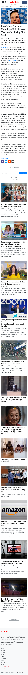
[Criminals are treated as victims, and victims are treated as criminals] (14, 270)
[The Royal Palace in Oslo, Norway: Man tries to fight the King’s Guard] (14, 386)
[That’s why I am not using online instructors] (14, 448)
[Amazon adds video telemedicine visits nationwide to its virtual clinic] (14, 510)
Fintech (3, 652)
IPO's (2, 654)
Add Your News (5, 666)
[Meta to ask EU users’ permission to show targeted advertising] (14, 549)
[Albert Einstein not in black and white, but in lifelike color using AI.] (14, 476)
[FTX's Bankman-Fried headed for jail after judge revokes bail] (14, 192)
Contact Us (20, 672)
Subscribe (23, 173)
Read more (4, 646)
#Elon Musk (4, 158)
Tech (2, 648)
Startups (3, 658)
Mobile (3, 650)
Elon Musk (4, 47)
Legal (2, 656)
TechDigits (14, 2)
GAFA (2, 660)
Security (3, 664)
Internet (3, 662)
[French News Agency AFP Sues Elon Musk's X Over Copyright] (14, 587)
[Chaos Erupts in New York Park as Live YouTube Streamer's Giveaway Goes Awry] (14, 350)
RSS (4, 668)
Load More (14, 619)
